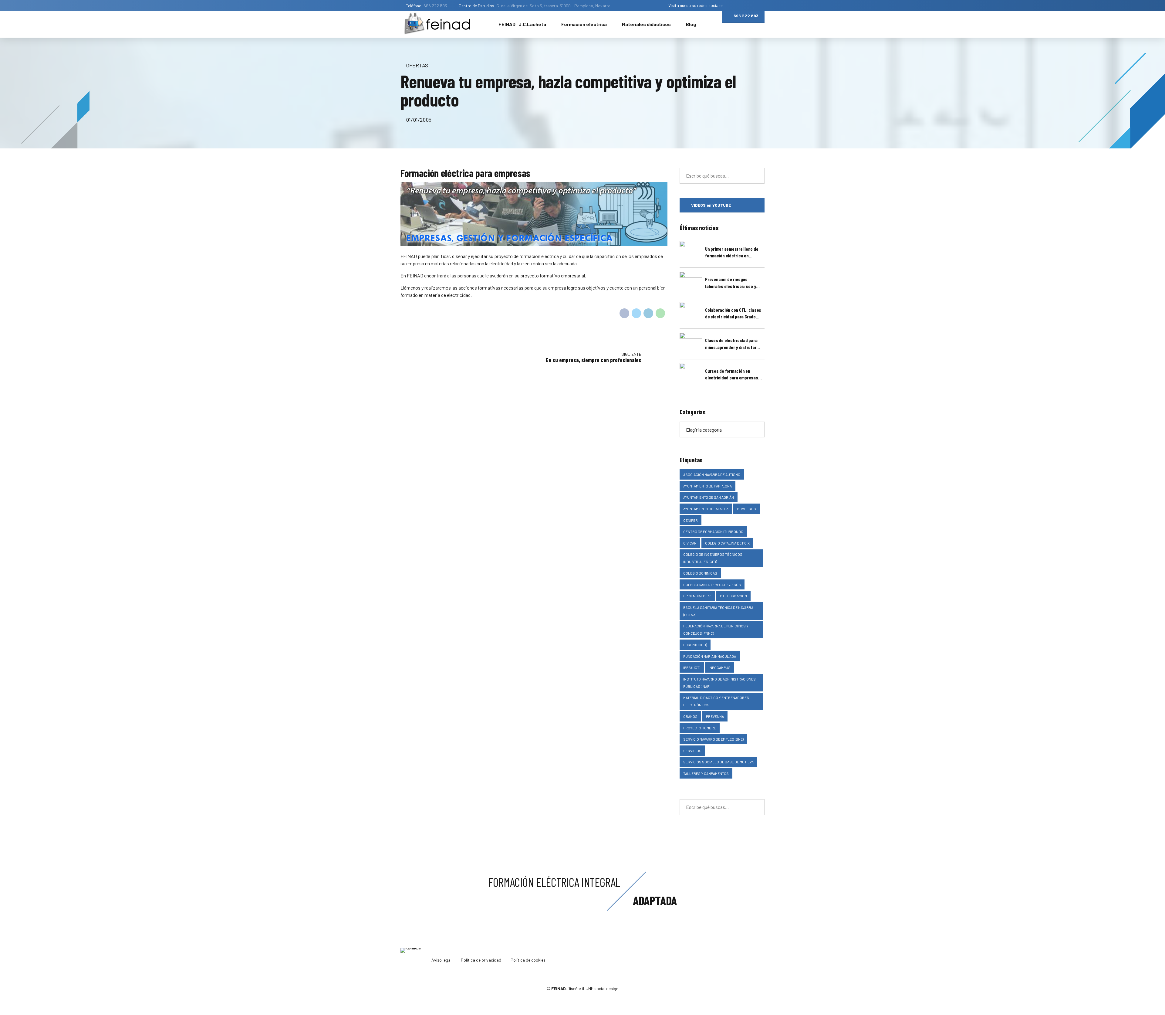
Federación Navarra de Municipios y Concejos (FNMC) (715, 629)
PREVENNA (715, 716)
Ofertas (417, 65)
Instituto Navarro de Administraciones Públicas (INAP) (719, 682)
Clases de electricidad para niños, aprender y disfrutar (731, 343)
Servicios (692, 751)
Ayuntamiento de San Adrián (708, 497)
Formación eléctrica (584, 24)
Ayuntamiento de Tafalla (705, 509)
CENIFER (690, 520)
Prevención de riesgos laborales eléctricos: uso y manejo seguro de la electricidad (730, 283)
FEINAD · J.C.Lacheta (522, 24)
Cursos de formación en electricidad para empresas (731, 374)
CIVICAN (690, 543)
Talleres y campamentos (706, 773)
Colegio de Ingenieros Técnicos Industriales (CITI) (712, 558)
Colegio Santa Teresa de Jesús (712, 584)
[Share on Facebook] (624, 313)
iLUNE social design (600, 988)
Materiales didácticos (646, 24)
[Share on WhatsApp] (660, 313)
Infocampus (720, 667)
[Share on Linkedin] (648, 313)
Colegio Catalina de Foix (727, 543)
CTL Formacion (733, 596)
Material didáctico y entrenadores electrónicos (716, 701)
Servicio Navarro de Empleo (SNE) (713, 739)
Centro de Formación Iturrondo (713, 531)
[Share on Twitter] (636, 313)
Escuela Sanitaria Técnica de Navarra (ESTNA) (718, 611)
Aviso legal (441, 959)
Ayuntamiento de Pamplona (707, 486)
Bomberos (746, 509)
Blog (691, 24)
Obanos (690, 716)
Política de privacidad (481, 959)
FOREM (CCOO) (695, 645)
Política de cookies (528, 959)
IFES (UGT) (691, 667)
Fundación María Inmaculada (709, 656)
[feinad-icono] (412, 960)
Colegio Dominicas (700, 573)
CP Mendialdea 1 (697, 596)
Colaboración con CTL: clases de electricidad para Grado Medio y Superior (733, 313)
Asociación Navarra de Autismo (711, 474)
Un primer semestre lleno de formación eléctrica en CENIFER (731, 252)
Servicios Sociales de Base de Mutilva (718, 762)
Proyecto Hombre (699, 728)
